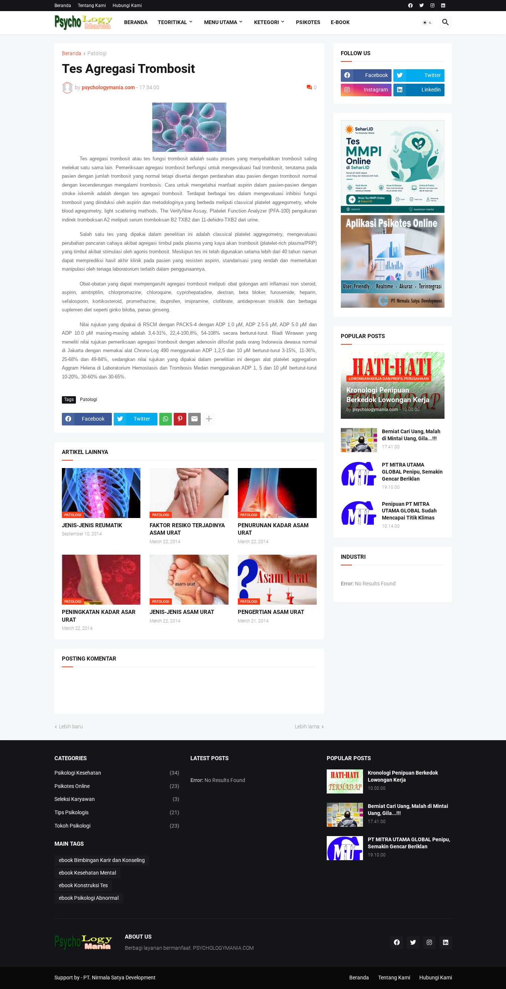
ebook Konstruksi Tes (83, 885)
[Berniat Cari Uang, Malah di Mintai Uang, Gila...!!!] (359, 440)
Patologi (97, 53)
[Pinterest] (180, 419)
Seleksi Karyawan (117, 799)
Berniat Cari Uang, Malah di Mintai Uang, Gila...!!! (411, 434)
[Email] (194, 419)
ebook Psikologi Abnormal (89, 898)
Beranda (62, 5)
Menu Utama (220, 22)
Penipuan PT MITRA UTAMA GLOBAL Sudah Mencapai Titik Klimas (409, 511)
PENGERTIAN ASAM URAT (271, 612)
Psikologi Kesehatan (117, 773)
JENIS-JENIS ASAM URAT (182, 612)
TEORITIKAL (172, 22)
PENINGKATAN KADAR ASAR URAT (99, 616)
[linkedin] (443, 5)
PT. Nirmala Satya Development (119, 977)
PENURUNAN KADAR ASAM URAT (273, 529)
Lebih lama (307, 726)
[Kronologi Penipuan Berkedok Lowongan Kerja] (345, 781)
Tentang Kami (92, 5)
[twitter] (421, 5)
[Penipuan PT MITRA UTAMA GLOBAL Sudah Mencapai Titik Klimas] (359, 513)
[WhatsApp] (165, 419)
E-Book (340, 22)
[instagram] (432, 5)
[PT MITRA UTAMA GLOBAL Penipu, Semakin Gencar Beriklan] (359, 473)
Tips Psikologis (117, 812)
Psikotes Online (117, 786)
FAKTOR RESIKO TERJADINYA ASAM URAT (187, 529)
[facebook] (410, 5)
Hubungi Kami (127, 5)
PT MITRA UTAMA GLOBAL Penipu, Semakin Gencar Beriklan (412, 472)
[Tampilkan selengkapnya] (209, 419)
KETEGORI (266, 22)
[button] (427, 22)
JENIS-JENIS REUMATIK (92, 525)
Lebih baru (71, 726)
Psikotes (308, 22)
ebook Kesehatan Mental (87, 873)
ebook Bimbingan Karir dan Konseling (102, 860)
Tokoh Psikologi (117, 826)
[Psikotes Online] (393, 211)
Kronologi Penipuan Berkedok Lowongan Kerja (403, 776)
